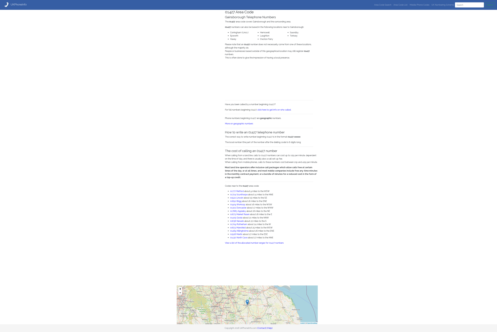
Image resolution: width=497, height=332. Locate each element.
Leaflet (302, 323)
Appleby (242, 211)
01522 (233, 198)
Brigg (239, 201)
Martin (239, 234)
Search (490, 5)
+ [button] (180, 289)
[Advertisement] (199, 48)
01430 (233, 237)
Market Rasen (243, 214)
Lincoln (239, 198)
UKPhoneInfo (19, 4)
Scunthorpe (242, 194)
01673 (233, 214)
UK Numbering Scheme (443, 5)
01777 (233, 191)
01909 (233, 204)
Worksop (241, 204)
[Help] (269, 328)
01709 (233, 224)
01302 (233, 208)
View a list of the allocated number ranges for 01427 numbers (254, 243)
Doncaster (241, 208)
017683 (233, 211)
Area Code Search (382, 5)
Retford (240, 191)
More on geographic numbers (239, 123)
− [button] (180, 292)
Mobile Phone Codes (419, 5)
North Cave (242, 237)
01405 (233, 217)
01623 (233, 227)
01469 (233, 231)
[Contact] (261, 328)
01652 (233, 201)
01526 (233, 234)
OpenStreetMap (312, 323)
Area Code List (400, 5)
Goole (239, 217)
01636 (233, 221)
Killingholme (242, 231)
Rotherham (242, 224)
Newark (240, 221)
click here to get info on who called (274, 110)
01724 (233, 194)
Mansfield (241, 227)
